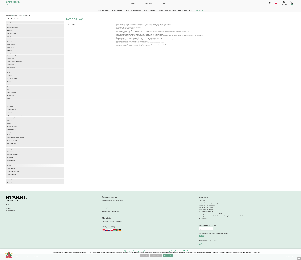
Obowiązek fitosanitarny (206, 209)
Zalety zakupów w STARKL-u (110, 211)
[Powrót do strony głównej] (299, 258)
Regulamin (202, 200)
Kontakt (8, 208)
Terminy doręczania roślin (206, 207)
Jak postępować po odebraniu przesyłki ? (210, 214)
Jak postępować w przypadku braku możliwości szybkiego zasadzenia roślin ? (221, 216)
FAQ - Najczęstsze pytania (206, 211)
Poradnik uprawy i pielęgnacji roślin (112, 200)
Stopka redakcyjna (11, 210)
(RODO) (226, 233)
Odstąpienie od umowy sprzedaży (208, 203)
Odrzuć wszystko (156, 255)
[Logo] (13, 3)
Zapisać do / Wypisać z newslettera (112, 221)
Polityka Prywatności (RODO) (207, 205)
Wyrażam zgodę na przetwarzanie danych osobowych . (214, 233)
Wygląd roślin (203, 218)
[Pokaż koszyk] (291, 2)
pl (276, 3)
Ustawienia (144, 255)
